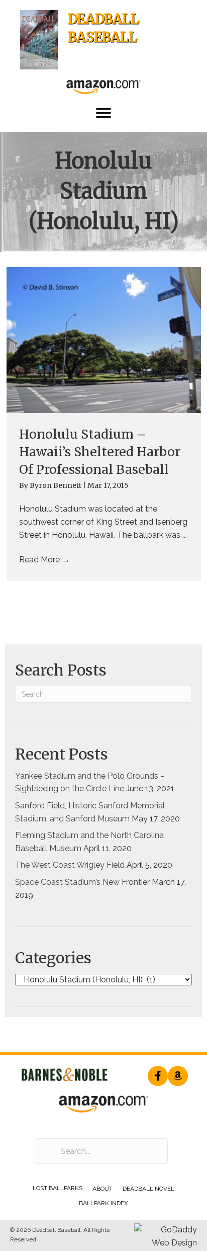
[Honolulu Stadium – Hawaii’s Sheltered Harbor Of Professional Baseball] (104, 340)
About (102, 1188)
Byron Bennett (56, 485)
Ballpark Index (103, 1203)
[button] (158, 1076)
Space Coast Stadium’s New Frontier (82, 882)
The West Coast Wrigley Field (70, 865)
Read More (44, 559)
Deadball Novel (148, 1188)
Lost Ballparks (57, 1188)
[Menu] (103, 113)
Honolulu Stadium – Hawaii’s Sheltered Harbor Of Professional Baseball (99, 451)
